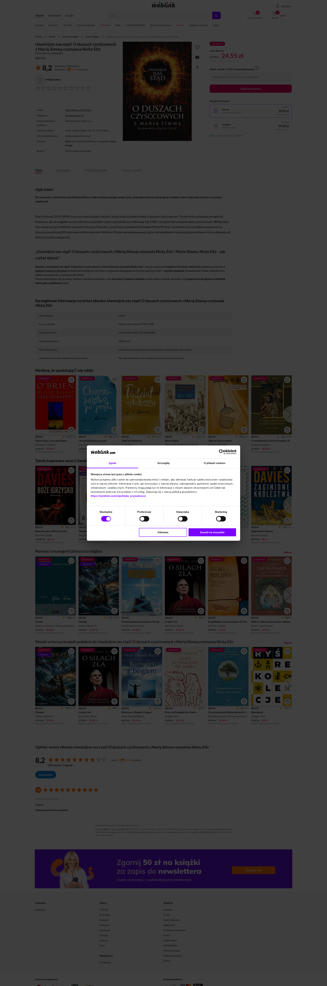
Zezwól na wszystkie (212, 532)
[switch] (144, 518)
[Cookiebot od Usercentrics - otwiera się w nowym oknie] (221, 451)
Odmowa (163, 532)
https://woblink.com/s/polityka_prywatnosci (118, 495)
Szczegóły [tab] (163, 463)
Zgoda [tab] (112, 463)
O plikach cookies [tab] (214, 463)
